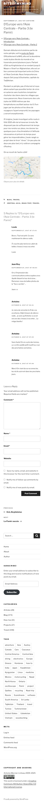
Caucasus (26, 650)
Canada (8, 650)
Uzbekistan (25, 713)
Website (7, 458)
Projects (7, 625)
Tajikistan (9, 704)
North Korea (10, 681)
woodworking (21, 718)
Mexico (8, 677)
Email (7, 446)
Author (7, 557)
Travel (16, 200)
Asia (19, 645)
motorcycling (20, 677)
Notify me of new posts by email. (21, 487)
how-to (29, 663)
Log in (6, 733)
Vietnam (8, 718)
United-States (11, 713)
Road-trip (27, 203)
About (6, 552)
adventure (9, 645)
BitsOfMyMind (17, 3)
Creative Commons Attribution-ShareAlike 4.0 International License (20, 784)
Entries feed (9, 737)
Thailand (20, 704)
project (30, 686)
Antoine (30, 21)
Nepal (31, 677)
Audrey (27, 645)
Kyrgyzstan (10, 672)
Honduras (19, 663)
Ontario (22, 681)
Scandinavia (19, 695)
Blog (9, 200)
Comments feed (11, 742)
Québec (8, 690)
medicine (30, 672)
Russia (8, 695)
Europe (29, 659)
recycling (19, 690)
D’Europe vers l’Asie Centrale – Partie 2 (20, 44)
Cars (17, 650)
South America (11, 700)
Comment (9, 400)
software (31, 695)
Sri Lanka (25, 700)
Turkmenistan (20, 709)
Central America (12, 654)
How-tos (7, 620)
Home (6, 547)
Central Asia (14, 203)
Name (7, 433)
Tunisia (8, 709)
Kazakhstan (25, 668)
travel (36, 203)
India (7, 668)
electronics (18, 659)
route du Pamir (27, 53)
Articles (7, 610)
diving (7, 659)
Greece (8, 663)
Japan (14, 668)
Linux (20, 672)
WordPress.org (10, 747)
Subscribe (12, 592)
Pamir (21, 686)
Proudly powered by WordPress (16, 799)
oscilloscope (10, 686)
